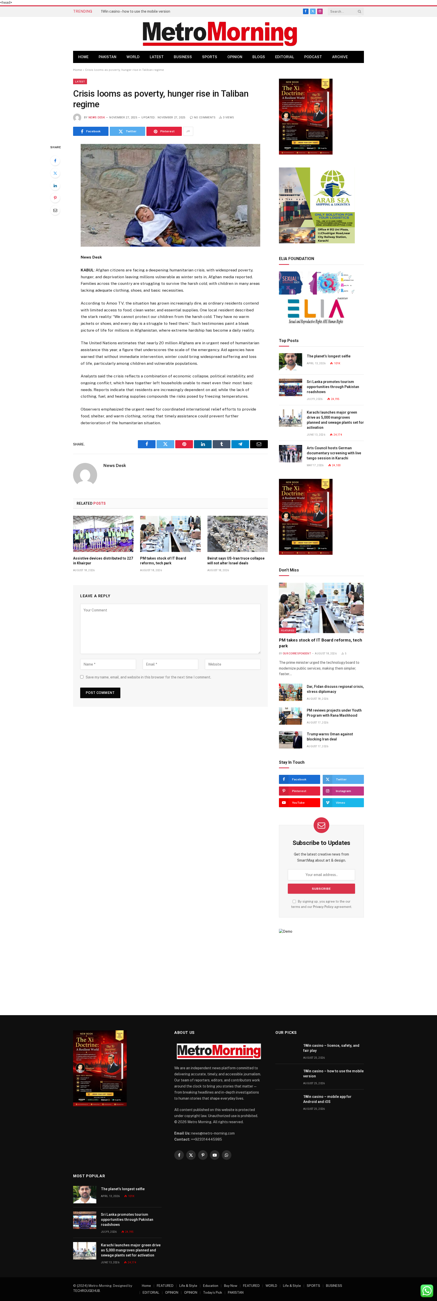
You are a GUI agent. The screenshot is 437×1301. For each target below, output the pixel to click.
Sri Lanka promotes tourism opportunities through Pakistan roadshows (333, 387)
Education (210, 1286)
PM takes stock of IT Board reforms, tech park (163, 560)
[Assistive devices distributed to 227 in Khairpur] (103, 534)
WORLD (133, 57)
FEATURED (287, 630)
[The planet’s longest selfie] (290, 362)
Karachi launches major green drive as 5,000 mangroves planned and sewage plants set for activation (335, 420)
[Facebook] (55, 160)
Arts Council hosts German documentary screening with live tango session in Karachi (334, 453)
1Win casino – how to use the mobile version (135, 11)
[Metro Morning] (219, 34)
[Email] (55, 210)
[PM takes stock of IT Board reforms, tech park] (170, 534)
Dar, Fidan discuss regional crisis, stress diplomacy (335, 689)
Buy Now (230, 1286)
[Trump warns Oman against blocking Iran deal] (290, 740)
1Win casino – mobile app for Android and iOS (327, 1099)
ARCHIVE (340, 57)
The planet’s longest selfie (329, 356)
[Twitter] (55, 173)
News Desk (97, 117)
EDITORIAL (284, 57)
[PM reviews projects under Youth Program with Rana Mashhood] (290, 716)
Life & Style (188, 1286)
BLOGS (258, 57)
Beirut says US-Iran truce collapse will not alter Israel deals (236, 560)
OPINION (234, 57)
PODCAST (313, 57)
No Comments (205, 117)
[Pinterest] (55, 198)
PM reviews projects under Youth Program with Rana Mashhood (334, 712)
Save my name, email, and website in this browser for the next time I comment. (148, 677)
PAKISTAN (107, 57)
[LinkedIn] (55, 185)
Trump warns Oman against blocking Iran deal (330, 736)
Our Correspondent (297, 653)
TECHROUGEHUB (86, 1291)
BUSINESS (183, 57)
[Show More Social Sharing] (188, 131)
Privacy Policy (323, 907)
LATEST (157, 57)
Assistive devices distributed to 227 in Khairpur (103, 560)
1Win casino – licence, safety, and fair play (331, 1048)
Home (83, 57)
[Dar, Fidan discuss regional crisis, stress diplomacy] (290, 692)
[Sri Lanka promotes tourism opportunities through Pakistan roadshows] (290, 387)
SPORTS (209, 57)
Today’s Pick (212, 1292)
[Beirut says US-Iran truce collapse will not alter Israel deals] (237, 534)
